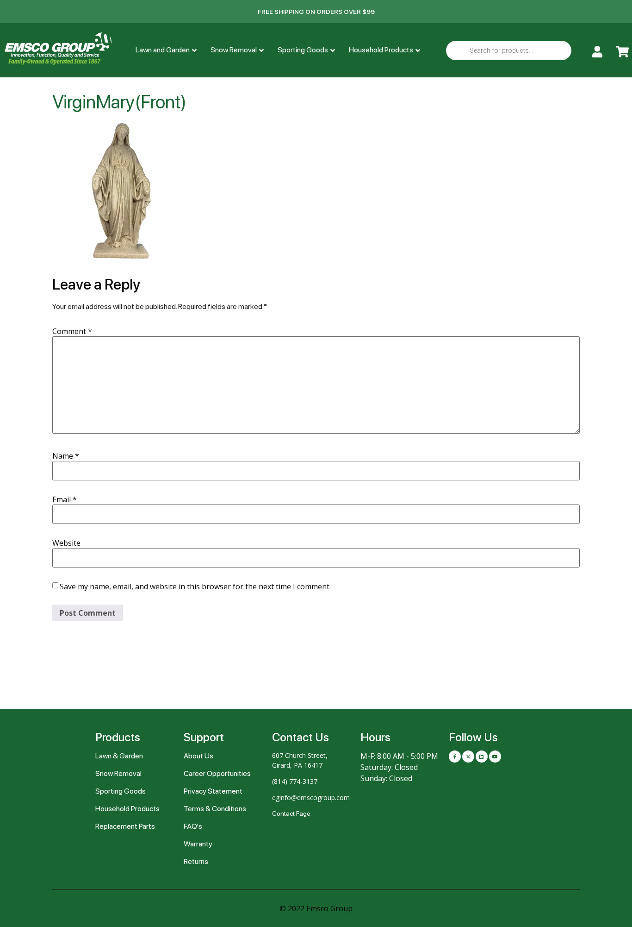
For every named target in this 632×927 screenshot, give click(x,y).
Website (66, 543)
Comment (72, 331)
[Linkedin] (482, 756)
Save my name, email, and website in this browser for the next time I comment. (195, 586)
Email (64, 499)
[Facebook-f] (455, 756)
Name (65, 456)
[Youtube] (495, 756)
